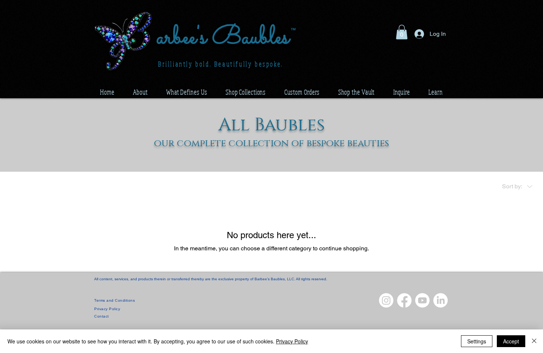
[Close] (534, 341)
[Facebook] (404, 300)
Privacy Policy (292, 341)
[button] (402, 32)
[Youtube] (422, 300)
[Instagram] (386, 300)
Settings (476, 341)
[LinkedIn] (440, 300)
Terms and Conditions (114, 300)
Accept (511, 341)
